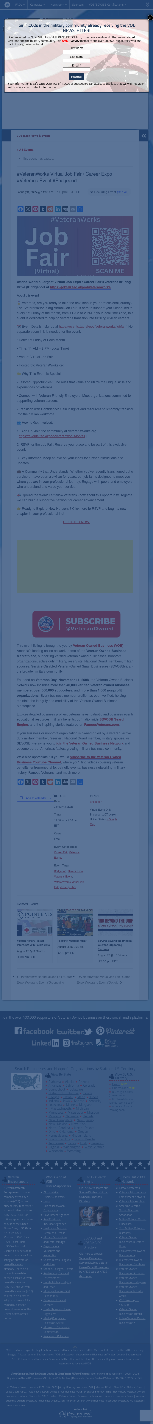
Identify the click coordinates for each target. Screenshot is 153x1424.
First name (76, 48)
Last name (76, 56)
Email (76, 65)
